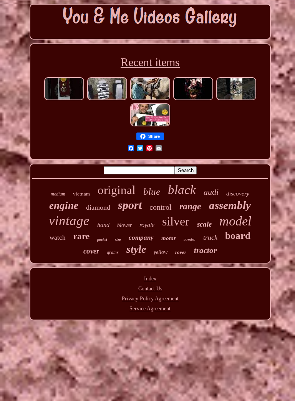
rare (81, 236)
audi (211, 192)
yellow (160, 252)
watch (58, 237)
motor (168, 238)
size (118, 239)
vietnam (81, 194)
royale (146, 225)
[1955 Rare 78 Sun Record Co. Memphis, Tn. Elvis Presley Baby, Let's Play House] (150, 125)
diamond (98, 207)
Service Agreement (150, 309)
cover (91, 251)
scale (204, 224)
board (237, 235)
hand (103, 225)
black (182, 190)
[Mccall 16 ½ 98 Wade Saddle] (150, 99)
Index (150, 279)
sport (130, 205)
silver (175, 221)
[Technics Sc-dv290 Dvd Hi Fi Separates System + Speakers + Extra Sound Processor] (107, 99)
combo (190, 239)
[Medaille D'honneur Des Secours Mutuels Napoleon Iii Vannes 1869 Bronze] (64, 99)
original (117, 190)
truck (210, 237)
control (160, 207)
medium (58, 194)
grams (113, 252)
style (136, 249)
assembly (230, 205)
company (141, 237)
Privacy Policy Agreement (150, 299)
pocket (102, 239)
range (190, 206)
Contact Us (150, 289)
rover (180, 252)
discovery (237, 194)
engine (63, 205)
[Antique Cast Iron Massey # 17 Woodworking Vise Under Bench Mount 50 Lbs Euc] (236, 99)
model (235, 221)
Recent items (150, 62)
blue (151, 191)
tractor (205, 250)
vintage (69, 220)
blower (124, 225)
